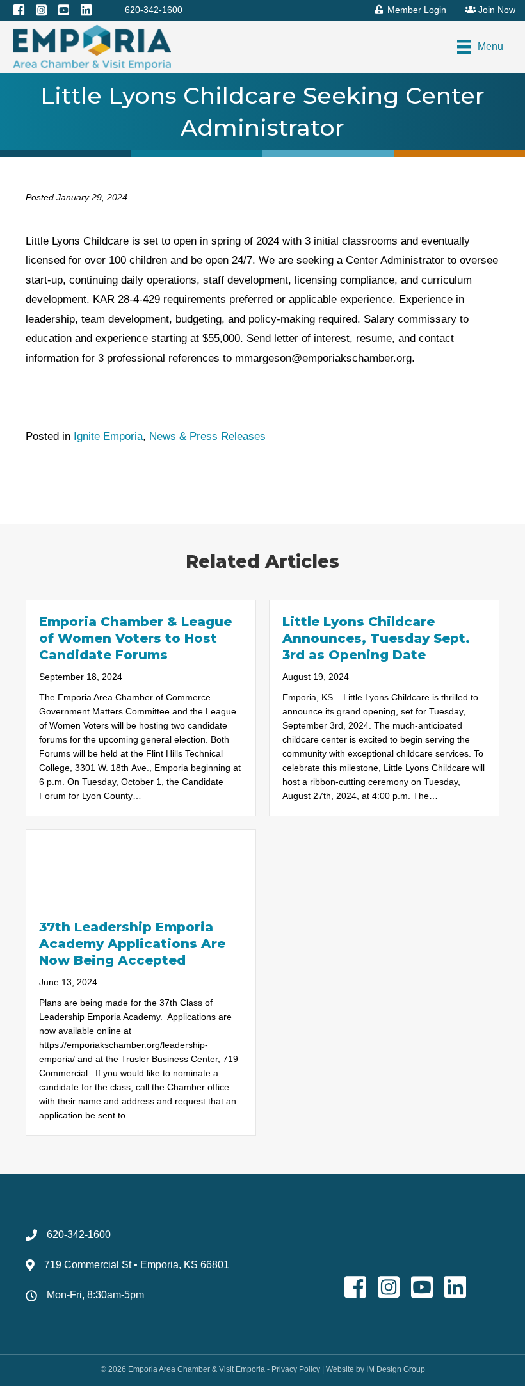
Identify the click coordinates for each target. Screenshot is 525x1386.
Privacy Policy (295, 1369)
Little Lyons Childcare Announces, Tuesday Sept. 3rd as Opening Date (376, 638)
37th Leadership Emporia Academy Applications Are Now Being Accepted (132, 943)
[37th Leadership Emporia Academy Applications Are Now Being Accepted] (140, 867)
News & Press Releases (207, 436)
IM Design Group (395, 1369)
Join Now (495, 9)
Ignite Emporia (108, 436)
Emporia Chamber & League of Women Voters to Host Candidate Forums (135, 638)
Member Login (415, 9)
